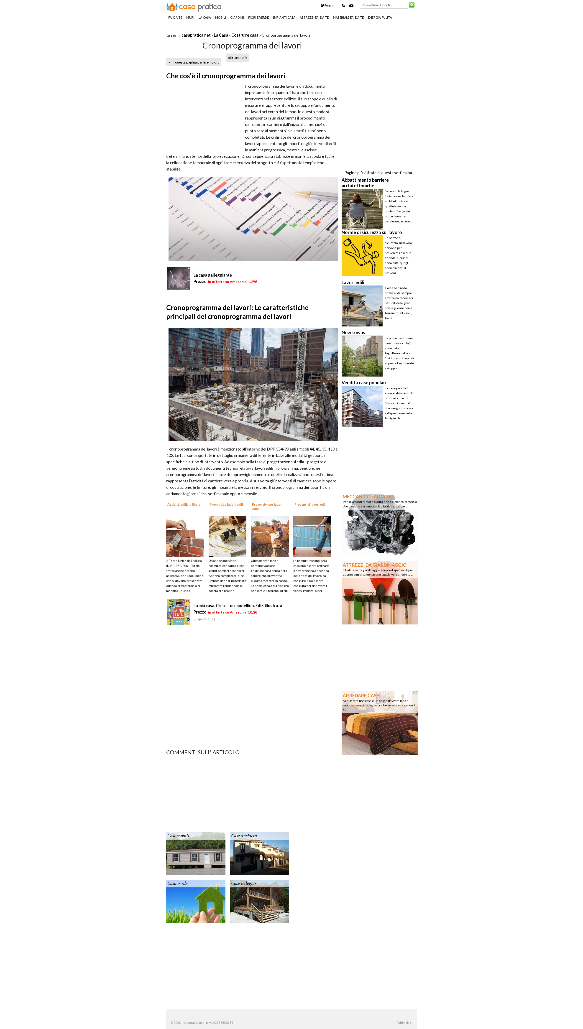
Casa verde (177, 883)
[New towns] (363, 356)
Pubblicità (403, 1022)
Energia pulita (380, 17)
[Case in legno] (259, 900)
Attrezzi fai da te (314, 17)
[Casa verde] (195, 900)
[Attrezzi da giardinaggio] (380, 592)
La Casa (205, 17)
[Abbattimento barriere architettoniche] (363, 209)
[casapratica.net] (194, 6)
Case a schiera (244, 835)
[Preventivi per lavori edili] (271, 536)
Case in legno (243, 883)
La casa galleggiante (213, 275)
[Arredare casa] (380, 722)
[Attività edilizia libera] (186, 536)
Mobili (220, 17)
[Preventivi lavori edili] (313, 536)
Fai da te (175, 17)
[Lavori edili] (363, 305)
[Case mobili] (195, 853)
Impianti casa (284, 17)
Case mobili (178, 835)
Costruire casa (244, 35)
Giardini (237, 17)
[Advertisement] (219, 29)
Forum (328, 5)
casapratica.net (196, 35)
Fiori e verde (258, 17)
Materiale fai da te (348, 17)
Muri (190, 17)
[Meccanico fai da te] (380, 523)
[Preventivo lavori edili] (229, 536)
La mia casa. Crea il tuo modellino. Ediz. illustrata (238, 605)
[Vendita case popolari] (363, 406)
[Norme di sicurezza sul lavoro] (363, 255)
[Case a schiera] (259, 853)
